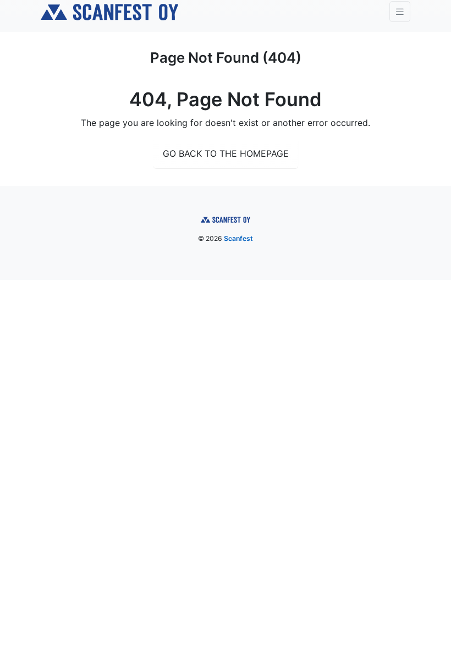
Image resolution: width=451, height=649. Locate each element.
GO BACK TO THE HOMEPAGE (226, 153)
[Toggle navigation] (399, 12)
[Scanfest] (109, 11)
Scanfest (238, 238)
